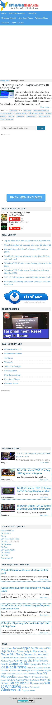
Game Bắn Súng (12, 654)
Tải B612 (4, 555)
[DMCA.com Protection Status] (26, 702)
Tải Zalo (4, 547)
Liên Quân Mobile (8, 550)
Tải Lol (3, 536)
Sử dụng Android (15, 680)
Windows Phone (41, 18)
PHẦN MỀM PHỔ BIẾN (26, 197)
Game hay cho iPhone (28, 660)
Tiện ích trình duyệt (12, 366)
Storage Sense (20, 113)
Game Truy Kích (7, 531)
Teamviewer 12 (7, 558)
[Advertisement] (26, 52)
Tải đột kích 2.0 (20, 683)
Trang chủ (4, 81)
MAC (26, 674)
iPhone (20, 667)
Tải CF (43, 680)
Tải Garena (5, 553)
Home (3, 13)
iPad (10, 667)
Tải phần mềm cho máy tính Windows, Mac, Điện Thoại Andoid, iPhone (19, 5)
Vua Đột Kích (38, 683)
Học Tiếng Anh (44, 664)
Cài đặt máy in (38, 648)
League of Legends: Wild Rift (38, 668)
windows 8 (35, 687)
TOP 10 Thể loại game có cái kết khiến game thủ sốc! (27, 277)
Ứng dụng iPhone (26, 18)
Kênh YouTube (18, 23)
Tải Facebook (6, 544)
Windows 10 (31, 116)
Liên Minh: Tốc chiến (8, 670)
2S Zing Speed (6, 648)
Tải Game (32, 13)
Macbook (32, 674)
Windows (20, 116)
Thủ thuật (5, 23)
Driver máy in (24, 651)
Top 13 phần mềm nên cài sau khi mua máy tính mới (27, 241)
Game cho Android (36, 654)
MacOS (42, 673)
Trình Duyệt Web (31, 680)
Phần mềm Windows (17, 13)
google (34, 664)
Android (17, 648)
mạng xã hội (39, 677)
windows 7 (26, 687)
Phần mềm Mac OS (12, 349)
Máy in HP (29, 677)
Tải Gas (4, 542)
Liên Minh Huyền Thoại (10, 539)
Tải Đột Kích (6, 533)
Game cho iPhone (9, 657)
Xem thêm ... (46, 107)
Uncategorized (10, 371)
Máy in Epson (18, 677)
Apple (26, 648)
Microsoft (27, 110)
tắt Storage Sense (36, 113)
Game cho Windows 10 (28, 658)
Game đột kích (19, 664)
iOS (3, 667)
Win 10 (11, 116)
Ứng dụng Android (8, 18)
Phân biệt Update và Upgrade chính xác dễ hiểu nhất (27, 245)
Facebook (39, 651)
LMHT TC (19, 674)
